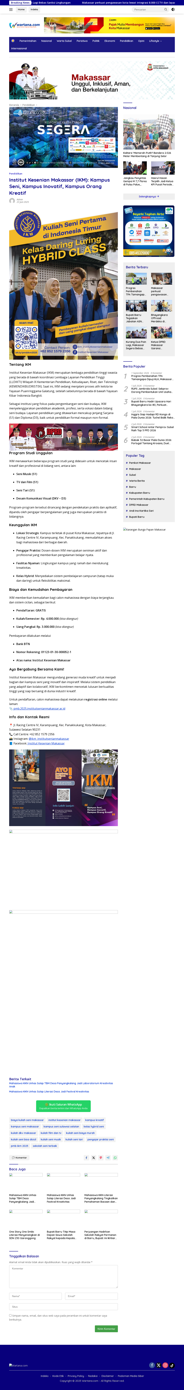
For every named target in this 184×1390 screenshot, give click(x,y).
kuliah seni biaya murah (80, 1133)
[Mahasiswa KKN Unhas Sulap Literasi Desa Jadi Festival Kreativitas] (63, 1182)
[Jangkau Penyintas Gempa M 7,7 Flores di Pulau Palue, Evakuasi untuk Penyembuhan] (135, 168)
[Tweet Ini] (93, 1157)
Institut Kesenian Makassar (46, 743)
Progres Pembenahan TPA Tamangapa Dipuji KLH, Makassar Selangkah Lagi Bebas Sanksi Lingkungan (136, 291)
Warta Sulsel (64, 41)
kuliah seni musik (51, 1139)
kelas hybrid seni (94, 1126)
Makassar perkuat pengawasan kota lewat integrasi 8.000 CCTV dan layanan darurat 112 (90, 2)
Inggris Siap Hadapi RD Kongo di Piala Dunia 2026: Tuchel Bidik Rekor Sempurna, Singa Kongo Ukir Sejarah (152, 416)
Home (21, 9)
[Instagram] (165, 1365)
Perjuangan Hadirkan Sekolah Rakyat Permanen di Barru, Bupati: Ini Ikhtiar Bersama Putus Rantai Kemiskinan (100, 1235)
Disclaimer (108, 1376)
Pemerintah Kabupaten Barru (146, 499)
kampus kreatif (94, 1120)
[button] (165, 9)
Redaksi (93, 1376)
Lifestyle (154, 41)
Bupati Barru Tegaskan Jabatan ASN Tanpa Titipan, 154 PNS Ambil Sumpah (134, 318)
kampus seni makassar (25, 1126)
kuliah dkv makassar (23, 1133)
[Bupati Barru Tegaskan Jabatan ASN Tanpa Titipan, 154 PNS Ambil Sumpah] (136, 306)
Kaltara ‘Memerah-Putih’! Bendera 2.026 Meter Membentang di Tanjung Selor (147, 154)
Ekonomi (110, 41)
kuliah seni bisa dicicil (23, 1139)
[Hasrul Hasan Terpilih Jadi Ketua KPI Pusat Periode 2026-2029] (163, 168)
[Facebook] (152, 1365)
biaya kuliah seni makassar (27, 1120)
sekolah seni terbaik (45, 1146)
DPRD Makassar (138, 504)
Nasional (46, 41)
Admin (20, 199)
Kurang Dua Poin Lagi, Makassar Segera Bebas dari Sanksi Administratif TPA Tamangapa (136, 345)
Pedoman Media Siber (131, 1376)
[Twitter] (159, 1365)
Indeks (34, 9)
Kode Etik (58, 1376)
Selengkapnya (148, 196)
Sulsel (132, 474)
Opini (141, 41)
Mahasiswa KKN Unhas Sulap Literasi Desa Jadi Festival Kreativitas (49, 1091)
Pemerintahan (28, 41)
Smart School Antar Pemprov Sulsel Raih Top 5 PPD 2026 (152, 429)
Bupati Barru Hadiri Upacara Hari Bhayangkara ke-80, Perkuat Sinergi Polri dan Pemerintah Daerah (153, 403)
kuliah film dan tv (51, 1133)
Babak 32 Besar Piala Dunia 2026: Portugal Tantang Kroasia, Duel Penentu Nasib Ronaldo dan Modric (152, 441)
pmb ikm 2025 (19, 1146)
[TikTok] (172, 1365)
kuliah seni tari (74, 1139)
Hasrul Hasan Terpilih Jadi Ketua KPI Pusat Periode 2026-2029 (162, 181)
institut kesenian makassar (65, 1120)
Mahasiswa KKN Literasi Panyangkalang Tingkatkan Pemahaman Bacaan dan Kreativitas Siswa (101, 1198)
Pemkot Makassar (140, 462)
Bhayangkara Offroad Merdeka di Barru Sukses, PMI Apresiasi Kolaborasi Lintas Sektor (161, 318)
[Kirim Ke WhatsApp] (115, 1157)
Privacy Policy (76, 1376)
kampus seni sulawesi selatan (61, 1126)
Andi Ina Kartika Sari (141, 510)
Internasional (19, 48)
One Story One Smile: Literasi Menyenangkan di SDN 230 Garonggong (24, 1235)
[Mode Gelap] (173, 9)
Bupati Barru (136, 516)
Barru (132, 487)
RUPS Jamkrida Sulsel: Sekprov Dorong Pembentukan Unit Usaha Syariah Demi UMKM (151, 390)
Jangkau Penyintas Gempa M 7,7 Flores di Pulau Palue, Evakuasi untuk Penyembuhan (135, 181)
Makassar (135, 469)
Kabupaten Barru (139, 492)
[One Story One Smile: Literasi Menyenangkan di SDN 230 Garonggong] (26, 1219)
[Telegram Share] (108, 1157)
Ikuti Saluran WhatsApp (63, 1106)
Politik (96, 41)
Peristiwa (82, 41)
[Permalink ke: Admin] (12, 200)
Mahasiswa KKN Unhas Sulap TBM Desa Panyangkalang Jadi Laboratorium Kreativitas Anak (61, 1085)
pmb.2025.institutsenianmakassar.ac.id (39, 709)
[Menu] (11, 9)
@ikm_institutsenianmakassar (49, 739)
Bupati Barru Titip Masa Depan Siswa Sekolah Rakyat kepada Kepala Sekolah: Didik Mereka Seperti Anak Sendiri (61, 1235)
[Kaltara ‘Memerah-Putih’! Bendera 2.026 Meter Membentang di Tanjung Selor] (149, 131)
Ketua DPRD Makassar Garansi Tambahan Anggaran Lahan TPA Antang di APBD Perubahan (161, 345)
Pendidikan (126, 41)
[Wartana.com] (24, 25)
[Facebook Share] (86, 1157)
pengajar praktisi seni (101, 1139)
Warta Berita (137, 480)
